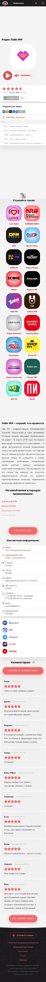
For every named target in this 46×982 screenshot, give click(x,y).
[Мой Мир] (13, 111)
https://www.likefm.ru (15, 558)
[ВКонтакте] (3, 111)
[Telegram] (20, 111)
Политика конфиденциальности (23, 942)
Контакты (23, 951)
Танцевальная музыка (20, 550)
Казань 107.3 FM (8, 506)
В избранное (13, 98)
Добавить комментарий (23, 671)
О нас (23, 955)
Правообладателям (23, 947)
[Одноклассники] (7, 111)
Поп (7, 550)
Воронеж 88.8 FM (9, 501)
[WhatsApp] (23, 111)
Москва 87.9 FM (8, 515)
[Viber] (17, 111)
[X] (10, 111)
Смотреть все (23, 531)
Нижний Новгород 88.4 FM (13, 520)
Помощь (23, 960)
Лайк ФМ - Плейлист (15, 117)
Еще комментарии (23, 919)
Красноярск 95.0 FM (11, 511)
